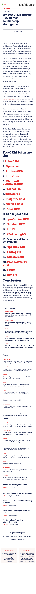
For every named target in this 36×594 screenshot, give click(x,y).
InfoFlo (11, 229)
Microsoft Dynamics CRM (13, 182)
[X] (14, 36)
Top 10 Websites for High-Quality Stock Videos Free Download (27, 560)
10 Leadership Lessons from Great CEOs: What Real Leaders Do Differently (19, 332)
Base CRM (13, 209)
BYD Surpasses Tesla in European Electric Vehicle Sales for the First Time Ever (19, 339)
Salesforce (12, 194)
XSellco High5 (16, 234)
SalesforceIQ (15, 257)
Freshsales (13, 189)
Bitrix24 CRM (14, 204)
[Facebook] (10, 36)
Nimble (12, 275)
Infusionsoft (14, 176)
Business (8, 329)
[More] (26, 36)
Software (6, 8)
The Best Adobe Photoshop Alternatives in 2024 (13, 521)
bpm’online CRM (17, 219)
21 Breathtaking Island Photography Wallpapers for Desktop (9, 559)
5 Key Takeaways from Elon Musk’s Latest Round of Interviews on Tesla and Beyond (19, 346)
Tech (6, 336)
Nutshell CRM (16, 224)
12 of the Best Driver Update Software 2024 (17, 511)
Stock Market (9, 311)
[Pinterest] (18, 36)
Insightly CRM (15, 199)
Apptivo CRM (14, 171)
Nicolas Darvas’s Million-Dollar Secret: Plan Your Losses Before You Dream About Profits (19, 323)
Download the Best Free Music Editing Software (17, 502)
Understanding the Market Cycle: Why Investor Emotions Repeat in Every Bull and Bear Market (19, 315)
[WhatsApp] (22, 36)
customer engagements (10, 99)
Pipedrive (12, 166)
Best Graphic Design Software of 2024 (17, 493)
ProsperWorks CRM (15, 263)
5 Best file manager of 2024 (15, 484)
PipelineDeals (15, 247)
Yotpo (10, 270)
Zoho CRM (12, 161)
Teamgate (14, 252)
